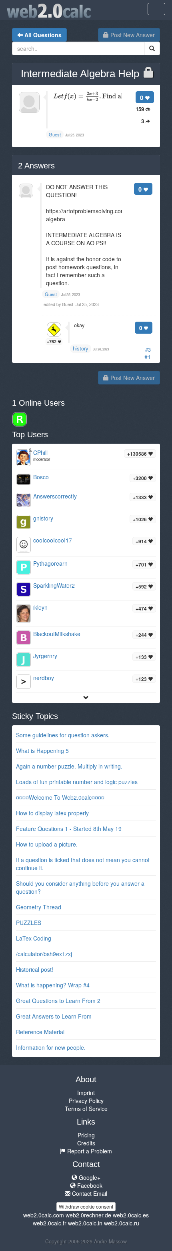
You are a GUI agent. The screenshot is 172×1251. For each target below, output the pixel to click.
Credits (86, 1143)
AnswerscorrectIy (55, 496)
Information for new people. (51, 1047)
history (80, 348)
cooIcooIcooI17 (52, 540)
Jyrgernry (45, 656)
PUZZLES (28, 923)
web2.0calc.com (43, 1215)
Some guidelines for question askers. (63, 735)
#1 (147, 357)
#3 (148, 349)
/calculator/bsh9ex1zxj (44, 954)
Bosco (41, 477)
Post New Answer (132, 35)
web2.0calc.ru (121, 1223)
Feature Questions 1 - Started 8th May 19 (69, 829)
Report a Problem (89, 1151)
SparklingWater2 (54, 585)
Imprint (86, 1093)
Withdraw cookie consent (86, 1206)
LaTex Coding (33, 938)
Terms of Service (86, 1109)
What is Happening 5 (42, 751)
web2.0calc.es (131, 1215)
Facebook (89, 1185)
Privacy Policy (86, 1101)
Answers (36, 165)
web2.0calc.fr (49, 1223)
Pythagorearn (50, 563)
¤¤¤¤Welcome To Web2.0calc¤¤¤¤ (60, 797)
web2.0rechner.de (88, 1215)
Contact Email (88, 1193)
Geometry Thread (38, 907)
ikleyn (40, 607)
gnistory (43, 518)
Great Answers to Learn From (54, 1016)
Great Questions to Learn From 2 (58, 1001)
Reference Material (40, 1032)
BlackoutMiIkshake (56, 634)
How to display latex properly (52, 813)
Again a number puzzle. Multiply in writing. (69, 766)
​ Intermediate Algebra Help (78, 74)
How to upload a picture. (47, 844)
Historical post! (34, 969)
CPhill (40, 452)
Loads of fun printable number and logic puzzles (77, 782)
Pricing (86, 1135)
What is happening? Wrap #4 (53, 985)
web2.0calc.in (85, 1223)
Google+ (88, 1177)
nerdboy (43, 678)
